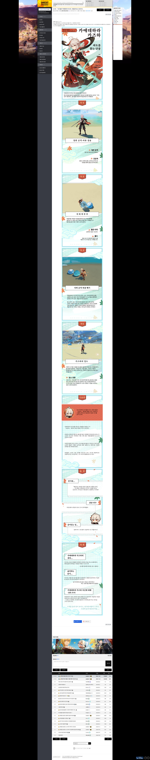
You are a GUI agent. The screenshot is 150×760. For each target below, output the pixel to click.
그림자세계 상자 (61, 707)
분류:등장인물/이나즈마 (69, 4)
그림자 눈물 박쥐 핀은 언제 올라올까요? (66, 693)
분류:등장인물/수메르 (60, 4)
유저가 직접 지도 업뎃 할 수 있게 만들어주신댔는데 (68, 721)
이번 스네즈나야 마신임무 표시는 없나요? (65, 681)
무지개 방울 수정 (76, 4)
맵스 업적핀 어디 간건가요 (64, 701)
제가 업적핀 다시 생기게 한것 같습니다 (66, 690)
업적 (115, 14)
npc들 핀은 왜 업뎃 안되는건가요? (64, 687)
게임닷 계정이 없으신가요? (42, 11)
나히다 (115, 20)
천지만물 (116, 17)
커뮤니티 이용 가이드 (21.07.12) (66, 676)
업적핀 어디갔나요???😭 (64, 695)
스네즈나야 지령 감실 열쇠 (118, 13)
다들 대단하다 (60, 735)
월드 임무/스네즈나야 (118, 10)
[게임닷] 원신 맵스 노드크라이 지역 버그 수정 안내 (68, 726)
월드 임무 (116, 21)
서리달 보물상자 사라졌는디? (64, 718)
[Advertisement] (82, 18)
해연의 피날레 (116, 11)
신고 (92, 10)
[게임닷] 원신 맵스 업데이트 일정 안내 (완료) (67, 715)
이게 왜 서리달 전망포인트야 (62, 732)
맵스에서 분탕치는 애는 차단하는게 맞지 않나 (67, 704)
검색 (89, 743)
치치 (115, 23)
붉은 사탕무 (116, 18)
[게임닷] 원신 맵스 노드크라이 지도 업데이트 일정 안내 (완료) (69, 729)
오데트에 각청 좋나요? (62, 684)
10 (87, 748)
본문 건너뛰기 (88, 10)
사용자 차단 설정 (108, 14)
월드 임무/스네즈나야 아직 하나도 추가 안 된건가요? (66, 698)
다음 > (90, 748)
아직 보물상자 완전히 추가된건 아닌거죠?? (65, 712)
